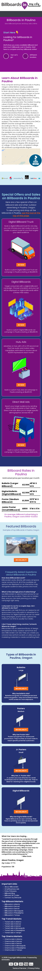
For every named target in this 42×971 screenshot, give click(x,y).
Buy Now (21, 265)
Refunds (18, 897)
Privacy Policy (34, 968)
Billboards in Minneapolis (14, 911)
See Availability (21, 560)
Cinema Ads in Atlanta (13, 939)
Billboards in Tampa (12, 915)
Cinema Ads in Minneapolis (15, 946)
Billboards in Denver (12, 906)
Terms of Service (19, 968)
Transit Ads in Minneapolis (15, 928)
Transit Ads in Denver (13, 924)
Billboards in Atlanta (12, 904)
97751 (13, 863)
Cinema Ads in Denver (13, 941)
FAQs (7, 891)
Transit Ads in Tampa (13, 932)
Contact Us (9, 897)
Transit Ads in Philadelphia (15, 930)
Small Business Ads (12, 889)
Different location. (33, 56)
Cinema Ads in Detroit (13, 943)
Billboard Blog (10, 893)
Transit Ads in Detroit (13, 926)
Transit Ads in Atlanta (13, 922)
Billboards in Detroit (12, 908)
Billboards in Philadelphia (14, 913)
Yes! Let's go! (14, 56)
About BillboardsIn (11, 887)
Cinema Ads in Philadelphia (15, 948)
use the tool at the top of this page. (26, 214)
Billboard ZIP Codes (12, 895)
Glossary (13, 891)
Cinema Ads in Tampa (13, 950)
